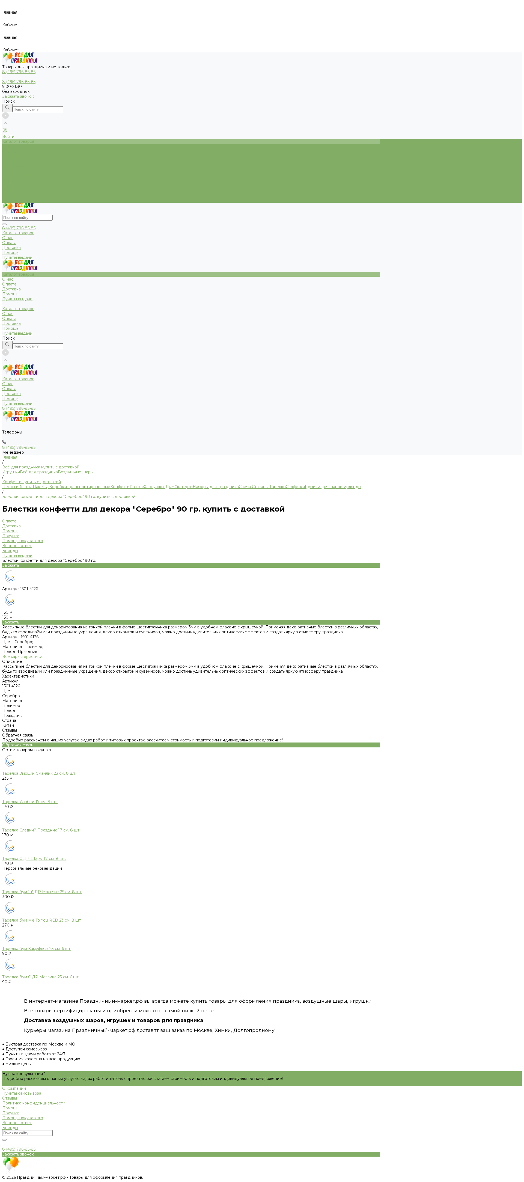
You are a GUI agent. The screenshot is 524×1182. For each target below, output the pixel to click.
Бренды (10, 550)
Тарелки (277, 486)
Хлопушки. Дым (159, 486)
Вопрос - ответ (17, 545)
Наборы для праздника (216, 486)
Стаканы (259, 486)
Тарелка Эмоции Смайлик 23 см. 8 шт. (39, 773)
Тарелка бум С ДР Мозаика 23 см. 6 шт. (40, 977)
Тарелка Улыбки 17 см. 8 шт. (30, 801)
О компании (14, 1088)
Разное (137, 486)
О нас (7, 180)
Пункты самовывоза (21, 1093)
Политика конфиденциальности (33, 1103)
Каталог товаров (18, 175)
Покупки (10, 535)
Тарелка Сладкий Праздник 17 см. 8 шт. (41, 830)
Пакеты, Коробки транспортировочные (71, 486)
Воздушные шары (75, 472)
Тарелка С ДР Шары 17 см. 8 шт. (34, 858)
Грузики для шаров (323, 486)
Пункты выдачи (17, 200)
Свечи (245, 486)
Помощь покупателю (22, 540)
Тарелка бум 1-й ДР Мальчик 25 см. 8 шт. (42, 891)
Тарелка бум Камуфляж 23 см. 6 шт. (36, 948)
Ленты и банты (17, 486)
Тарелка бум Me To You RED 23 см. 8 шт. (42, 920)
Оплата (9, 185)
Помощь (10, 195)
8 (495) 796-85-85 (18, 227)
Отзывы (9, 1098)
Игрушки (11, 472)
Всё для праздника (39, 472)
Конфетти (120, 486)
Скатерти (183, 486)
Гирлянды (351, 486)
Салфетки (295, 486)
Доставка (11, 190)
